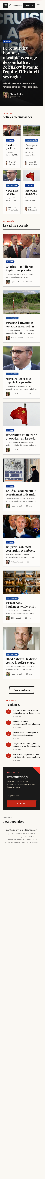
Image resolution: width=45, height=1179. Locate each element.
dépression (30, 829)
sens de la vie (11, 840)
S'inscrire (29, 5)
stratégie (17, 843)
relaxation (20, 840)
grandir (23, 837)
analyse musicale (14, 837)
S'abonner (21, 803)
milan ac (35, 843)
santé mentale (14, 829)
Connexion (17, 5)
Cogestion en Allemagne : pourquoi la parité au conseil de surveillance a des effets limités (26, 744)
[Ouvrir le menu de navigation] (10, 5)
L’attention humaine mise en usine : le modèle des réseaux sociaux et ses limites (26, 711)
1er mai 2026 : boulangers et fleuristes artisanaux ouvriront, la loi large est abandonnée (25, 733)
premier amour (29, 834)
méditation (31, 837)
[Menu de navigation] (38, 5)
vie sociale (8, 843)
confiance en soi (31, 840)
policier (11, 834)
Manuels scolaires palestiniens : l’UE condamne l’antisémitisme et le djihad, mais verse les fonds (26, 722)
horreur (18, 834)
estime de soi (26, 843)
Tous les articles (21, 690)
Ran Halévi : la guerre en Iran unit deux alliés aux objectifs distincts (26, 755)
